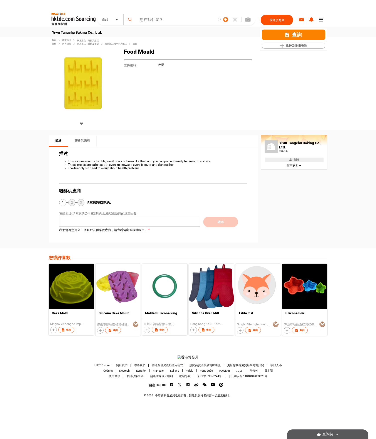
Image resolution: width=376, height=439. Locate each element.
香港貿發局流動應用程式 (167, 365)
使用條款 (114, 376)
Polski (189, 370)
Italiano (174, 370)
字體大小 (276, 365)
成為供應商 (277, 20)
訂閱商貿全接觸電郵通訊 (205, 365)
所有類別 (66, 40)
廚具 (135, 44)
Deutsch (124, 370)
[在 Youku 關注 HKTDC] (221, 385)
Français (158, 370)
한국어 (253, 370)
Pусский (224, 370)
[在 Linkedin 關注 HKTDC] (188, 385)
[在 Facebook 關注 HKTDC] (172, 385)
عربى (239, 370)
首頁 (54, 40)
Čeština (108, 370)
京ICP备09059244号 (209, 376)
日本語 (268, 370)
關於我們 (122, 365)
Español (141, 370)
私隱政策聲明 (135, 376)
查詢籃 (327, 434)
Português (206, 370)
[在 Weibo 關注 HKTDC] (196, 385)
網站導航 (185, 376)
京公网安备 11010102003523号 (247, 376)
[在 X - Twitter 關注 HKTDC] (180, 385)
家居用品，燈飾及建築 (88, 40)
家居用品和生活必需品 (116, 44)
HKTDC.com (102, 365)
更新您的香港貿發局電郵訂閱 (245, 365)
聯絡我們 (139, 365)
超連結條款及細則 (161, 376)
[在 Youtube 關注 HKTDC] (213, 385)
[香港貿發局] (188, 357)
